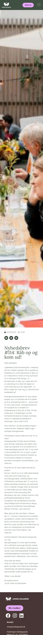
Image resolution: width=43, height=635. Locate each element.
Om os (30, 572)
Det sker (12, 428)
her (10, 463)
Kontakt (10, 622)
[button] (6, 338)
